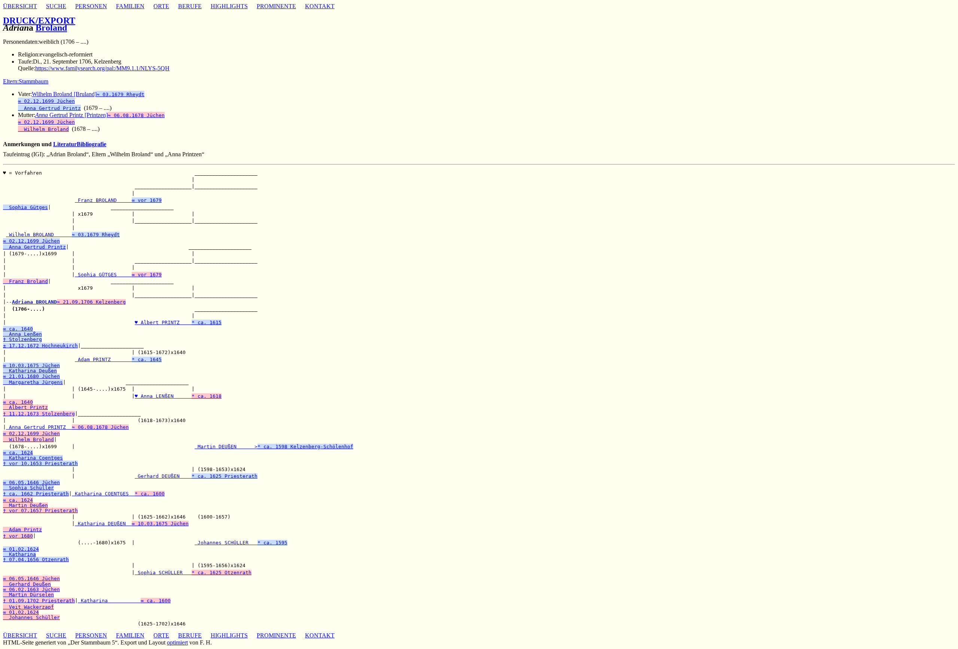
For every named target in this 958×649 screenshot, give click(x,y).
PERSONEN (91, 6)
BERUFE (190, 6)
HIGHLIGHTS (229, 6)
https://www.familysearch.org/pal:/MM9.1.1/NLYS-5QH (102, 68)
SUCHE (56, 6)
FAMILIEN (130, 6)
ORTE (161, 6)
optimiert (177, 642)
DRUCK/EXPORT (39, 20)
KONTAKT (320, 6)
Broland (51, 28)
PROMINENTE (276, 6)
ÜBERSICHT (20, 6)
